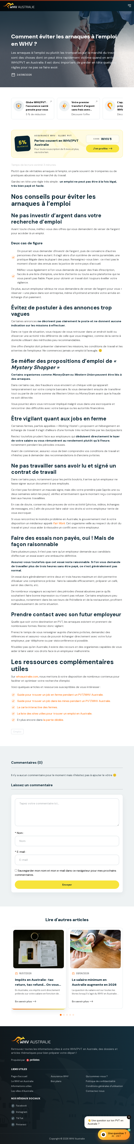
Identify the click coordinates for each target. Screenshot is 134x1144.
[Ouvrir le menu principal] (129, 5)
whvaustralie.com (27, 676)
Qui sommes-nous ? (97, 1076)
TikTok (19, 1118)
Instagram (21, 1111)
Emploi (17, 731)
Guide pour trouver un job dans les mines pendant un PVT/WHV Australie (63, 701)
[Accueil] (19, 5)
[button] (61, 1015)
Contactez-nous (95, 1091)
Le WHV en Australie (22, 1081)
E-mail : (20, 852)
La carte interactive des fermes (37, 707)
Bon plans (56, 1081)
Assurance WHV (60, 1076)
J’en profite (100, 148)
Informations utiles (21, 1086)
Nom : (19, 833)
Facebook (21, 1105)
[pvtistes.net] (32, 1060)
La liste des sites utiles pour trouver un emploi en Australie (54, 713)
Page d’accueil (19, 1076)
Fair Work (59, 523)
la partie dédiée (53, 720)
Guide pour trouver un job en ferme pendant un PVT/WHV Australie (60, 695)
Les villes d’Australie (22, 1091)
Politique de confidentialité (100, 1081)
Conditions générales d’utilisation (104, 1086)
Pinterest (21, 1124)
